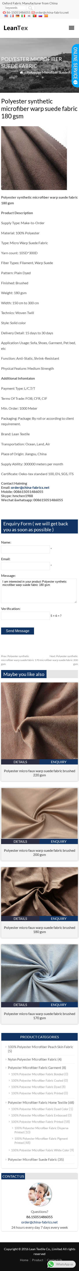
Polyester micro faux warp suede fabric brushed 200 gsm (39, 852)
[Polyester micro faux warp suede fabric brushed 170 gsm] (39, 1001)
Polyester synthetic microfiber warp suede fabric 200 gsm (59, 660)
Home (24, 1260)
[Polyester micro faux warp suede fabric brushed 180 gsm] (39, 914)
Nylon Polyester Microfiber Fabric (32, 1059)
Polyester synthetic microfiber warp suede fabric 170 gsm (20, 660)
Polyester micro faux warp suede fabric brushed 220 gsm (39, 773)
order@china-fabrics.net (52, 12)
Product (37, 1260)
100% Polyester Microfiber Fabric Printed (37, 1093)
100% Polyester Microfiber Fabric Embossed (39, 1115)
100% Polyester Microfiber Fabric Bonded (37, 1074)
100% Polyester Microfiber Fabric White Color (40, 1150)
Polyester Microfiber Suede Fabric (52, 72)
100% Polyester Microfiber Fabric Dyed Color (39, 1109)
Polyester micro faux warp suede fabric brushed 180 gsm (39, 929)
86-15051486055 (19, 12)
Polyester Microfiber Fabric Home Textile (37, 1102)
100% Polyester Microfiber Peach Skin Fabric (40, 1047)
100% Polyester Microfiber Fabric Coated (37, 1080)
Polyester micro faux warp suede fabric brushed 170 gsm (39, 1015)
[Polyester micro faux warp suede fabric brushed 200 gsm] (39, 837)
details (20, 762)
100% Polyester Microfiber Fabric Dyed (36, 1087)
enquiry (58, 762)
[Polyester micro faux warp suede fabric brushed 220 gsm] (39, 758)
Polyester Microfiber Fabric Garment (34, 1068)
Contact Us (54, 1260)
